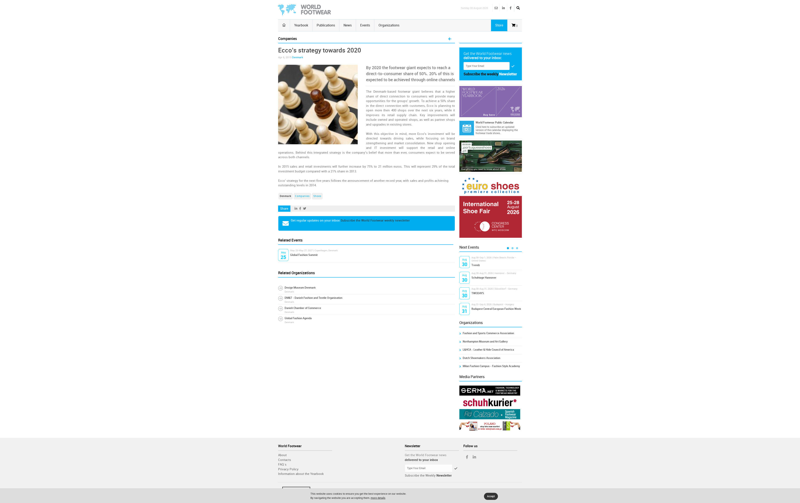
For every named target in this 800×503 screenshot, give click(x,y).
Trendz (475, 265)
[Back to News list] (449, 39)
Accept (491, 496)
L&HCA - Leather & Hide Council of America (488, 349)
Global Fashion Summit (304, 254)
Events (365, 25)
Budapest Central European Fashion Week (496, 308)
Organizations (389, 25)
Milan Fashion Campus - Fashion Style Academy (491, 366)
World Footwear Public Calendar (495, 122)
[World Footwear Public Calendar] (466, 128)
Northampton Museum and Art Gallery (485, 341)
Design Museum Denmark (300, 287)
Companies (302, 196)
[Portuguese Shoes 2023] (490, 156)
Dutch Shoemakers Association (481, 358)
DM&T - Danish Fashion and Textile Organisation (313, 297)
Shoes (317, 196)
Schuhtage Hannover (483, 277)
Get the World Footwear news (425, 455)
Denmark (297, 57)
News (348, 25)
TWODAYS (477, 293)
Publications (326, 25)
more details (378, 497)
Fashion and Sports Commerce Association (488, 333)
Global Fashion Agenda (298, 318)
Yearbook (301, 25)
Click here (481, 127)
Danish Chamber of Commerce (303, 308)
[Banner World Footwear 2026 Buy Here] (490, 101)
